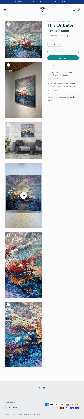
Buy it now (63, 58)
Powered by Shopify (34, 414)
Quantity (50, 40)
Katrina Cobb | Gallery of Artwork (19, 414)
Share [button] (52, 65)
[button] (4, 9)
